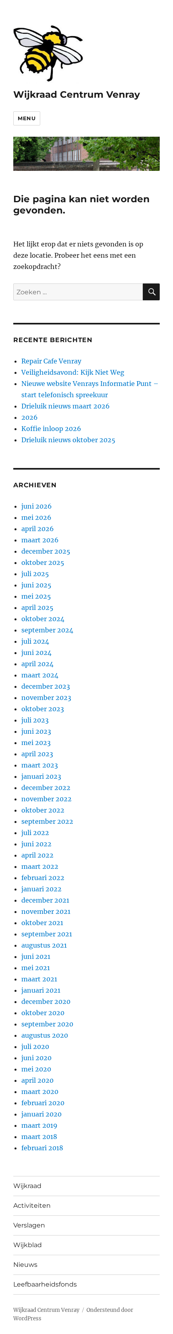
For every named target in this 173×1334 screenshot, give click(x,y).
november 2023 (46, 698)
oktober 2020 (42, 1013)
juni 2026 (36, 506)
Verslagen (29, 1225)
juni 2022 (36, 844)
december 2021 (45, 900)
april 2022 (37, 855)
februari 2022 (42, 878)
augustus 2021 (44, 945)
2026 (29, 417)
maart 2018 (39, 1137)
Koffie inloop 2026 (51, 429)
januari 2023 (41, 776)
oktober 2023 (42, 709)
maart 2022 (39, 866)
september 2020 (47, 1024)
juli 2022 (35, 833)
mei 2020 (36, 1069)
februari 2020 (42, 1103)
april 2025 (37, 607)
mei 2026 (36, 517)
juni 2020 (36, 1058)
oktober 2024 (42, 619)
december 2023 (45, 686)
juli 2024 (35, 641)
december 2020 (45, 1001)
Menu (26, 118)
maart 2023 (39, 765)
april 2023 (37, 754)
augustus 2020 (44, 1035)
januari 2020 (41, 1114)
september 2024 (47, 630)
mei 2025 (36, 596)
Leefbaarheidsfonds (45, 1284)
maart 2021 (39, 979)
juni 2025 (36, 585)
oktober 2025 (42, 562)
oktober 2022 (42, 810)
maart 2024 (39, 675)
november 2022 (46, 799)
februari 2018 (42, 1148)
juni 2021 (35, 956)
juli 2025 (35, 574)
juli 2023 (35, 720)
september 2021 (46, 934)
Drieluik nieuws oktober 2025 (68, 440)
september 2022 (47, 821)
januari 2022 (41, 889)
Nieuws (25, 1264)
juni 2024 (36, 653)
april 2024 (37, 664)
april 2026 (37, 529)
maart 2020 (39, 1092)
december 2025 (45, 551)
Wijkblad (27, 1245)
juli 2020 (35, 1047)
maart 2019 (39, 1125)
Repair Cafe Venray (51, 361)
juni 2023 (36, 731)
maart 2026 (40, 540)
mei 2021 (35, 968)
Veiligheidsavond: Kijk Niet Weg (72, 372)
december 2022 (45, 788)
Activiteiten (32, 1205)
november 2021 (45, 911)
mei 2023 (36, 743)
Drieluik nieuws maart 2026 (65, 406)
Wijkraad (27, 1186)
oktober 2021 (42, 923)
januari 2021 (40, 990)
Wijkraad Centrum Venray (76, 94)
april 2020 (37, 1080)
